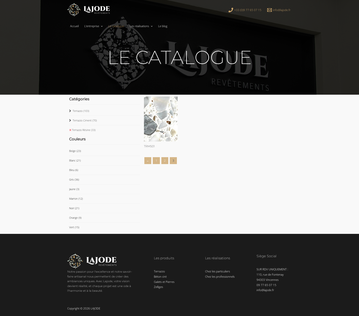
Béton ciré (160, 276)
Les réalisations (139, 26)
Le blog (162, 26)
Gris (74, 179)
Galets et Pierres (164, 282)
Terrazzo (81, 111)
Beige (75, 151)
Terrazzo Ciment (85, 120)
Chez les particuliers (217, 271)
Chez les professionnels (220, 276)
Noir (74, 208)
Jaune (74, 189)
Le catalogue (116, 26)
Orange (75, 217)
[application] (101, 26)
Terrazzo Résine (84, 130)
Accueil (74, 26)
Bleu (73, 170)
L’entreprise (91, 26)
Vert (74, 227)
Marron (76, 198)
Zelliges (158, 287)
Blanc (75, 160)
